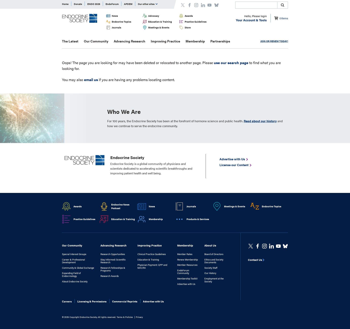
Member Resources (187, 264)
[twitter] (250, 246)
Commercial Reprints (124, 301)
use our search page (231, 62)
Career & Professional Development (73, 261)
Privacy (139, 317)
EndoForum (112, 4)
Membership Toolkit (187, 278)
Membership (195, 41)
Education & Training (160, 21)
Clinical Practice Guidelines (151, 254)
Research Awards (109, 276)
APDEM (128, 4)
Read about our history (260, 121)
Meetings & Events (158, 27)
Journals (116, 27)
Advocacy (153, 15)
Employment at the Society (214, 280)
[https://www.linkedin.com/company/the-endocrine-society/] (271, 246)
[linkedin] (278, 246)
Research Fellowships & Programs (112, 269)
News (115, 15)
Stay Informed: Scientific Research (113, 261)
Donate (78, 4)
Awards (189, 15)
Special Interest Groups (74, 254)
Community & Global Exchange (78, 267)
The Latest (70, 41)
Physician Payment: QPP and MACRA (152, 266)
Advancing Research (129, 41)
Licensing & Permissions (91, 301)
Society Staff (210, 267)
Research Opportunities (112, 254)
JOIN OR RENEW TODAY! (274, 41)
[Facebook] (257, 246)
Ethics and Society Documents (213, 261)
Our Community (96, 41)
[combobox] (256, 5)
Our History (210, 273)
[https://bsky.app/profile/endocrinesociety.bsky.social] (285, 246)
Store (188, 27)
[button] (282, 5)
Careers (67, 301)
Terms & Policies (125, 317)
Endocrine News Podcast (120, 206)
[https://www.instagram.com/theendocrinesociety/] (264, 246)
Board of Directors (213, 254)
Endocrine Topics (121, 21)
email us (91, 79)
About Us (210, 245)
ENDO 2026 (93, 4)
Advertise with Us (186, 284)
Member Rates (184, 254)
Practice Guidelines (196, 21)
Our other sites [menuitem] (146, 4)
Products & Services (197, 219)
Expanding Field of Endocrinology (71, 274)
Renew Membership (187, 259)
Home (65, 4)
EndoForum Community (183, 272)
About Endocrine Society (75, 281)
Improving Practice (165, 41)
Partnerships (220, 41)
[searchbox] (256, 5)
